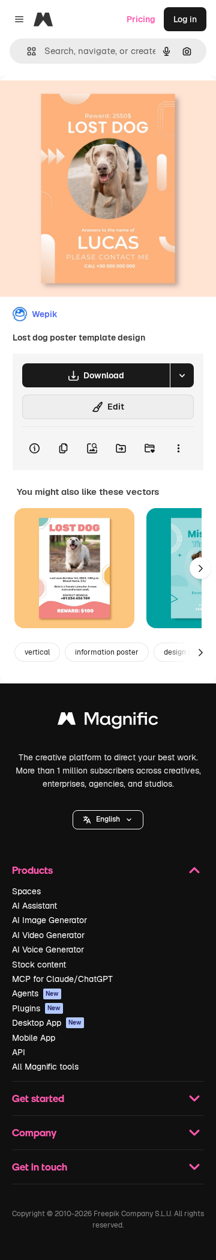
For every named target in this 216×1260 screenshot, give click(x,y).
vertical (37, 652)
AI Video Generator (48, 935)
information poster (107, 652)
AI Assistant (34, 905)
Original (77, 103)
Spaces (26, 891)
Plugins (36, 1008)
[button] (108, 819)
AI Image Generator (49, 920)
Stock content (39, 964)
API (18, 1052)
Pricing (141, 19)
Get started (38, 1098)
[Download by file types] (182, 375)
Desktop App (47, 1022)
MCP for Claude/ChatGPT (62, 979)
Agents (35, 993)
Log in (185, 19)
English (108, 819)
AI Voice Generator (48, 949)
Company (34, 1132)
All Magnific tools (45, 1066)
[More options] (178, 449)
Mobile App (33, 1037)
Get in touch (39, 1166)
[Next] (200, 568)
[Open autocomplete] (26, 51)
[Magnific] (108, 721)
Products (32, 870)
